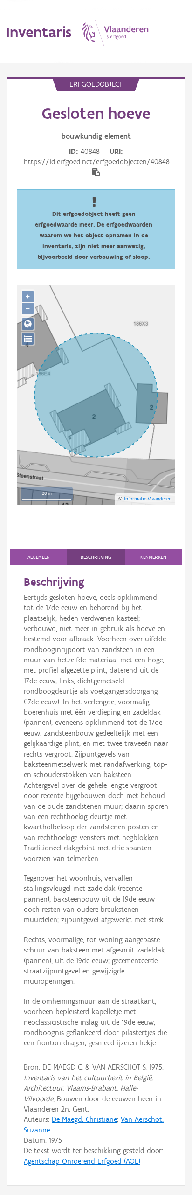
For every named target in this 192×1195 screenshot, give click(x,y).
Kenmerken (153, 557)
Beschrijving (96, 557)
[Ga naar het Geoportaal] (28, 324)
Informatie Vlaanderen (147, 498)
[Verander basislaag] (28, 339)
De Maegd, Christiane (84, 1119)
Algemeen (38, 557)
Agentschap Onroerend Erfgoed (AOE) (82, 1161)
